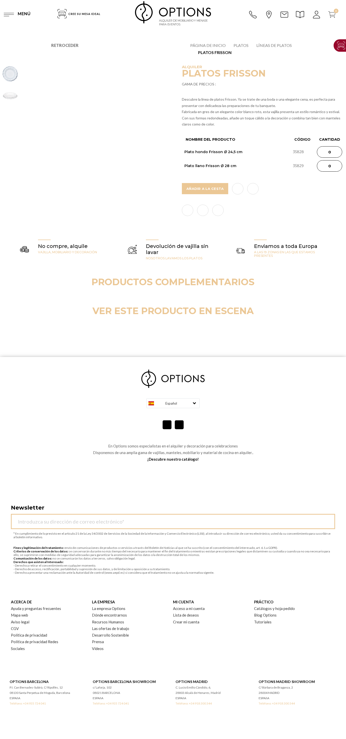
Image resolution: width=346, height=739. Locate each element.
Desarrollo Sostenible (110, 635)
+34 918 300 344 (200, 703)
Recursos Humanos (108, 622)
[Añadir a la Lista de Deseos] (237, 188)
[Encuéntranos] (269, 14)
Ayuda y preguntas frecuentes (36, 608)
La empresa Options (108, 608)
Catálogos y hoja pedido (274, 608)
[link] (187, 210)
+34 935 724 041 (34, 703)
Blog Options (265, 615)
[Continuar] (328, 518)
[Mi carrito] (333, 14)
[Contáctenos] (284, 14)
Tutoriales (263, 622)
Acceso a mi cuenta (189, 608)
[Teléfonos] (253, 14)
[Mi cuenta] (317, 14)
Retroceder (65, 45)
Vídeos (98, 648)
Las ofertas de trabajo (110, 628)
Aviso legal (20, 622)
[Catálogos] (300, 14)
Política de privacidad (29, 635)
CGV (15, 628)
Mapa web (19, 615)
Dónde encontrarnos (109, 615)
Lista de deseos (186, 615)
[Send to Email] (253, 188)
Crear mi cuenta (186, 622)
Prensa (98, 641)
